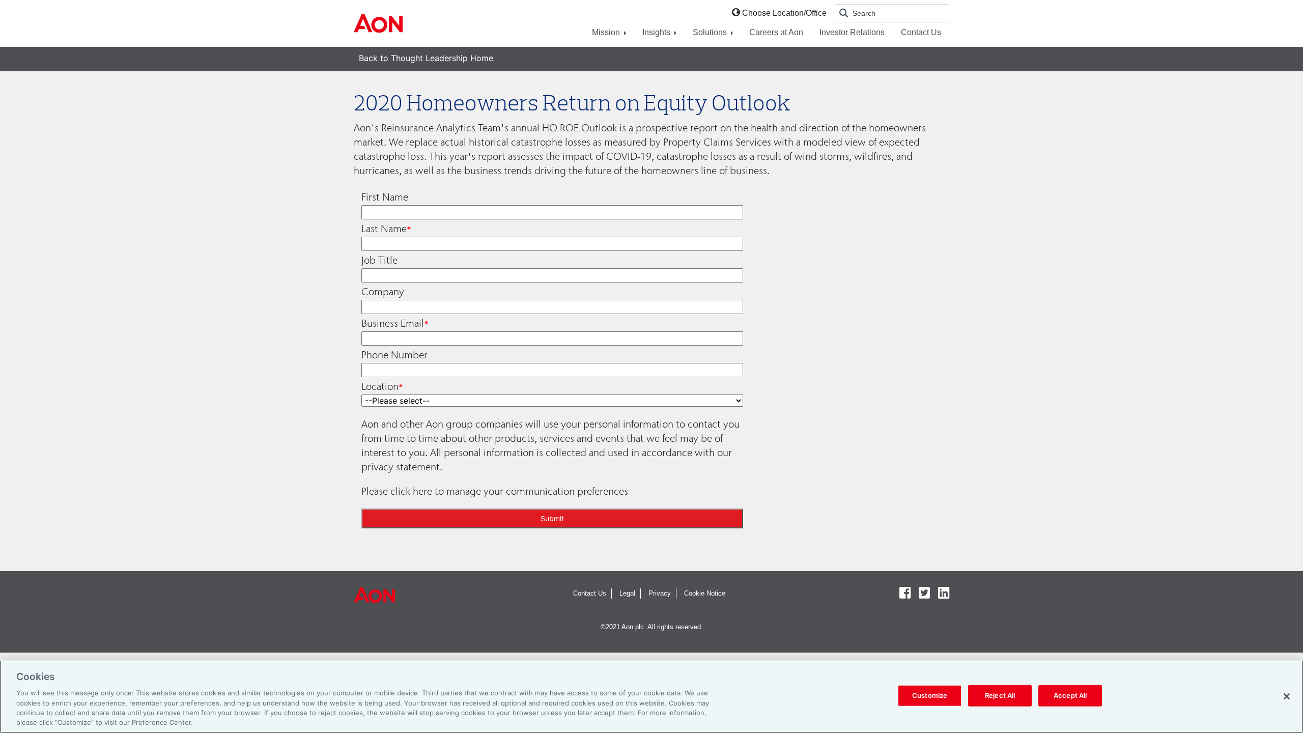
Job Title (379, 260)
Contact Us (921, 32)
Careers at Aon (776, 32)
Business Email (392, 323)
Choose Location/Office (784, 13)
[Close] (1287, 696)
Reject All (1000, 695)
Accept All (1070, 695)
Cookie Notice (704, 593)
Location (380, 386)
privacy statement (400, 467)
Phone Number (394, 355)
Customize (929, 695)
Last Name (384, 228)
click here (411, 491)
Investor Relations (852, 32)
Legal (627, 593)
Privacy (659, 593)
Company (382, 292)
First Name (384, 197)
